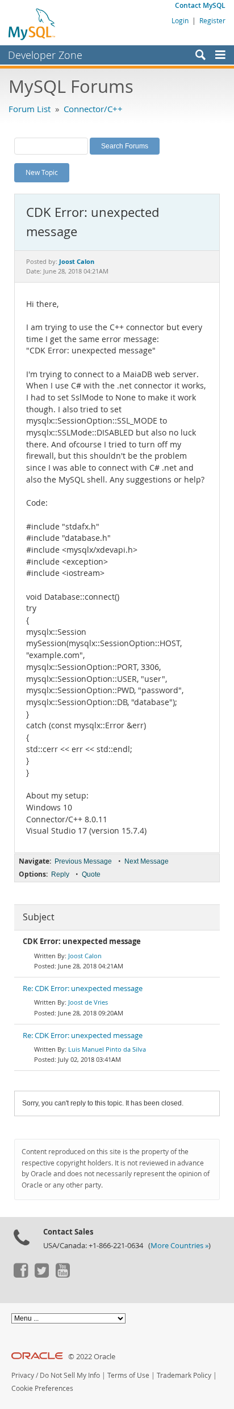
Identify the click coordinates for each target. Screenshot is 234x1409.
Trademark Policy (184, 1375)
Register (212, 20)
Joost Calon (85, 955)
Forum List (30, 108)
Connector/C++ (93, 108)
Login (180, 20)
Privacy (22, 1375)
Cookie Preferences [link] (42, 1388)
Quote (91, 874)
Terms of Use (128, 1375)
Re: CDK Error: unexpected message (83, 988)
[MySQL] (32, 24)
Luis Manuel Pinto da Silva (107, 1049)
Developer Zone (45, 55)
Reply (60, 874)
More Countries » (179, 1245)
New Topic (42, 172)
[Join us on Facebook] (20, 1275)
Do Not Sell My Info (70, 1375)
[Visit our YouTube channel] (62, 1275)
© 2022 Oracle (91, 1356)
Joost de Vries (88, 1002)
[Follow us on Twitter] (41, 1275)
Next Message (146, 861)
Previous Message (83, 861)
